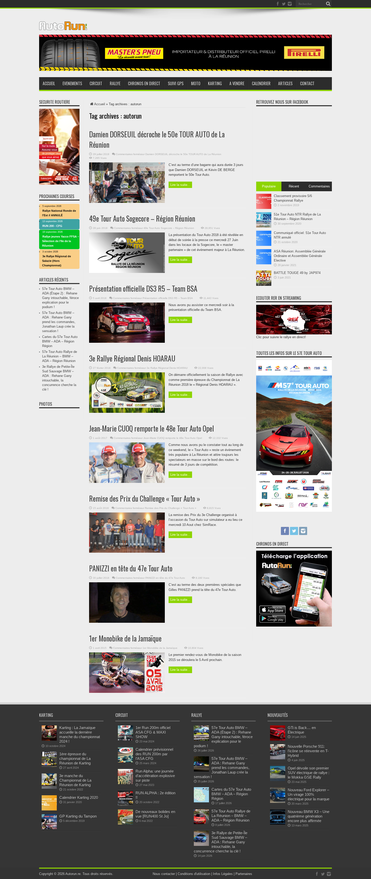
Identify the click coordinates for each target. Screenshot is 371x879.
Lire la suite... (180, 185)
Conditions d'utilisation (194, 874)
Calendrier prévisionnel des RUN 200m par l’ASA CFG (154, 754)
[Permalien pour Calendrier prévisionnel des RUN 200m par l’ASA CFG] (125, 761)
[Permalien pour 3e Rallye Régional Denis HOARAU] (127, 412)
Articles (285, 83)
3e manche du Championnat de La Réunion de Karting (75, 780)
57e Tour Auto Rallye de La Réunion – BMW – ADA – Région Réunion (59, 356)
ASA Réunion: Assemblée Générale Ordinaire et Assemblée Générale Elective (300, 255)
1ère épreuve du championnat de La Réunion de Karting (75, 758)
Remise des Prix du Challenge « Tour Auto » (144, 498)
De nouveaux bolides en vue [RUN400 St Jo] (155, 813)
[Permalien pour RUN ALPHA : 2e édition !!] (125, 805)
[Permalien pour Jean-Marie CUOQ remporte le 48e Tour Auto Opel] (127, 482)
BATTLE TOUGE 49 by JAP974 (297, 273)
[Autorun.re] (63, 26)
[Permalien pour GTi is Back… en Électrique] (277, 739)
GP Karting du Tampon (78, 816)
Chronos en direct (144, 83)
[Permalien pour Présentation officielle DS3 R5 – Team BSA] (127, 342)
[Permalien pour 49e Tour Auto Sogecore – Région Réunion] (127, 272)
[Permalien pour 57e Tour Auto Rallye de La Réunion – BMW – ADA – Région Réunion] (201, 823)
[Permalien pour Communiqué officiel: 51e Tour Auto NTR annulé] (263, 245)
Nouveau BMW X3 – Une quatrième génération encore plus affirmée (308, 816)
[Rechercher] (328, 4)
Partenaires (243, 874)
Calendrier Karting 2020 (78, 797)
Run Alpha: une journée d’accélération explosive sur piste (155, 775)
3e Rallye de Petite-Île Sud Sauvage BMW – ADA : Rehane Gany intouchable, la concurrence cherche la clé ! (220, 842)
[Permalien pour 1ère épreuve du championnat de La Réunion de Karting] (49, 766)
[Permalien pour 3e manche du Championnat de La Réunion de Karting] (49, 787)
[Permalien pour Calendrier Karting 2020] (49, 809)
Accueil (49, 83)
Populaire (269, 186)
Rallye (115, 83)
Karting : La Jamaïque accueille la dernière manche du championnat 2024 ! (79, 734)
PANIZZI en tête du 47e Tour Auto (130, 568)
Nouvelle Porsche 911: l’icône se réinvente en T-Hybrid (308, 751)
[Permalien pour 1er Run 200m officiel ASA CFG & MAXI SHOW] (125, 739)
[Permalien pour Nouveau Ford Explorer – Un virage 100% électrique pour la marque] (277, 802)
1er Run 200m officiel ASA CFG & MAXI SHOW (153, 732)
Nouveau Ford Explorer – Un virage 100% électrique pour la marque (308, 794)
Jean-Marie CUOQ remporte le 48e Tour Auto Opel (151, 428)
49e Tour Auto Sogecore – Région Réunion (142, 218)
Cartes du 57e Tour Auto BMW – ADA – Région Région (59, 341)
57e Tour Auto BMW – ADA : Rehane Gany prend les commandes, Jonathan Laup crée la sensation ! (58, 322)
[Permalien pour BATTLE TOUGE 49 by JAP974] (263, 285)
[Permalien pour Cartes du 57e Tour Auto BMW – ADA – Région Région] (201, 801)
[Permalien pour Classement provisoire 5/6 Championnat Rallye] (263, 208)
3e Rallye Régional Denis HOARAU (132, 358)
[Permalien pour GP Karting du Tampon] (49, 828)
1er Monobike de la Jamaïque (125, 638)
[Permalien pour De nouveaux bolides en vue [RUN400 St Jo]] (125, 823)
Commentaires (319, 186)
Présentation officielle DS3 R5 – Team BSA (143, 288)
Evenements (72, 83)
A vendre (236, 83)
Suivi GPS (175, 83)
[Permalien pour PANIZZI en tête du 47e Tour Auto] (127, 622)
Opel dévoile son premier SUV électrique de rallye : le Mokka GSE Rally (308, 772)
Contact (307, 83)
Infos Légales (223, 874)
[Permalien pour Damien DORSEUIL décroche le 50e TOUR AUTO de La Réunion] (127, 202)
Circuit (96, 83)
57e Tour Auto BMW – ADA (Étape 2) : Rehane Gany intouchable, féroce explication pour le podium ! (60, 298)
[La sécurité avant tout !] (185, 70)
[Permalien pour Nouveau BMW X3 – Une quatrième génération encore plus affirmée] (277, 823)
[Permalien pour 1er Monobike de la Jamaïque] (127, 692)
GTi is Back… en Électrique (302, 729)
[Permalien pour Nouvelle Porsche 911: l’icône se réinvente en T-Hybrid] (277, 758)
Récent (294, 186)
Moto (195, 83)
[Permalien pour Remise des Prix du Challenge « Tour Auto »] (127, 551)
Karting (215, 83)
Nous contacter (164, 874)
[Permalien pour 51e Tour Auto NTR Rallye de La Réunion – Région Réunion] (263, 226)
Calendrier (261, 83)
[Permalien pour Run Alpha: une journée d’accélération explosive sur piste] (125, 783)
